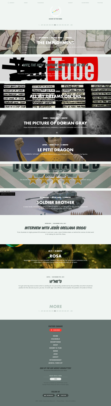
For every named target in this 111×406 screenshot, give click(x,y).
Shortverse (55, 342)
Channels (55, 339)
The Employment (55, 42)
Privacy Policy (50, 384)
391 (52, 25)
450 (71, 25)
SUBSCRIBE (56, 330)
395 (63, 25)
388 (45, 25)
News (55, 351)
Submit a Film (55, 348)
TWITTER (63, 395)
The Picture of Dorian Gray (55, 123)
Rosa (56, 256)
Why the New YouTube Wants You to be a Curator (55, 66)
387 (42, 25)
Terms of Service (61, 384)
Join (55, 379)
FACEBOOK (50, 395)
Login (51, 363)
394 (60, 25)
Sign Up (59, 363)
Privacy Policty (60, 401)
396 (65, 25)
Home (55, 336)
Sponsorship (55, 360)
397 (68, 25)
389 (47, 25)
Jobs (55, 354)
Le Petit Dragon (55, 150)
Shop (55, 345)
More (55, 306)
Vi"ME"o (55, 281)
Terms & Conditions (71, 401)
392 (55, 25)
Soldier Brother (55, 202)
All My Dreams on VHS (55, 96)
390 (50, 25)
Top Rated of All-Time (55, 175)
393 (57, 25)
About (55, 357)
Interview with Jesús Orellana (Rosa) (55, 227)
